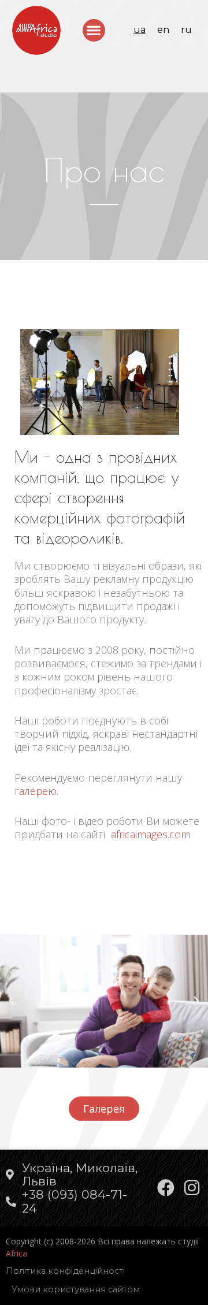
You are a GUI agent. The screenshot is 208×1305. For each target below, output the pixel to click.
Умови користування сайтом (76, 1289)
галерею (35, 791)
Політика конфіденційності (65, 1271)
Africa (16, 1253)
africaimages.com (150, 834)
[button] (94, 30)
